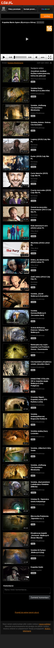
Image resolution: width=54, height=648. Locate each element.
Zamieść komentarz (40, 597)
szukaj (47, 16)
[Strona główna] (7, 3)
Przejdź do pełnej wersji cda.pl (27, 612)
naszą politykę (44, 624)
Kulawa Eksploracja (15, 63)
